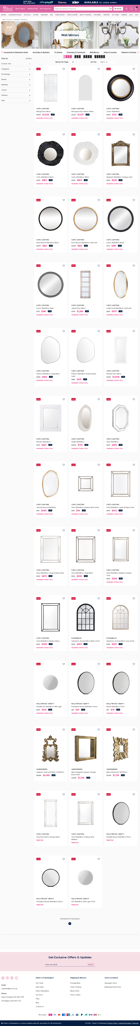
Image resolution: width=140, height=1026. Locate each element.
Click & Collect (75, 995)
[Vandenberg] (50, 748)
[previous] (2, 52)
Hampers (124, 14)
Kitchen (35, 14)
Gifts (131, 14)
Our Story (39, 995)
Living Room (16, 19)
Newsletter (33, 9)
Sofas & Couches (110, 52)
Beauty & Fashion (85, 14)
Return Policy (74, 991)
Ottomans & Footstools (76, 52)
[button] (15, 69)
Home (3, 19)
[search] (110, 9)
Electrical (27, 14)
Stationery (97, 14)
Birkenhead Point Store (113, 987)
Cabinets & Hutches (128, 52)
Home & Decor (59, 14)
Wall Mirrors (24, 19)
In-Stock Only (6, 64)
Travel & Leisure (72, 14)
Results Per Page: (62, 62)
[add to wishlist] (64, 69)
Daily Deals (20, 9)
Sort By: (94, 62)
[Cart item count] (136, 8)
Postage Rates (75, 983)
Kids (51, 14)
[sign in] (126, 8)
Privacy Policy (112, 1023)
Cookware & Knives (14, 14)
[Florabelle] (85, 617)
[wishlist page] (131, 8)
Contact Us (40, 1006)
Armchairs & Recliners (41, 52)
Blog (37, 1002)
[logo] (8, 9)
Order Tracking (75, 987)
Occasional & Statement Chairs (16, 52)
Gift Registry (45, 9)
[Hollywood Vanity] (50, 683)
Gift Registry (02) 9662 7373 (11, 1001)
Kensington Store (111, 983)
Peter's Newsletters (42, 991)
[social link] (2, 978)
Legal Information (125, 1023)
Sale (136, 14)
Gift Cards (115, 14)
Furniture (106, 14)
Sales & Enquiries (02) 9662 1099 (12, 997)
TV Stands (58, 52)
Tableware (44, 14)
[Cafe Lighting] (50, 88)
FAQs (37, 999)
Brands (3, 14)
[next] (137, 52)
